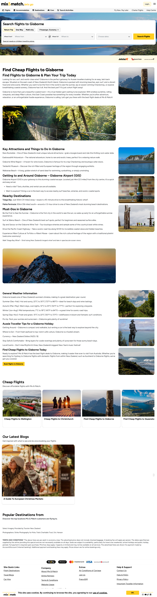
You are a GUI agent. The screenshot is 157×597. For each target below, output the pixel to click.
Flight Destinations (12, 570)
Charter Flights (137, 10)
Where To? (55, 36)
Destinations (39, 10)
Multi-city (30, 30)
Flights (7, 10)
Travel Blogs (9, 575)
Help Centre (151, 10)
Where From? (8, 36)
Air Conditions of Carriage (90, 570)
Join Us (82, 575)
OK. (132, 593)
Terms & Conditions (49, 580)
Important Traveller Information (130, 584)
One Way (19, 30)
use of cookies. (100, 592)
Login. (147, 4)
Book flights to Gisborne (13, 364)
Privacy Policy (122, 579)
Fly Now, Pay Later (121, 10)
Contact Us (121, 570)
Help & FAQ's (122, 575)
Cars (52, 10)
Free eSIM (83, 579)
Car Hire (7, 579)
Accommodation (22, 10)
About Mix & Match (49, 571)
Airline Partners (47, 576)
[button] (154, 4)
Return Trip (8, 30)
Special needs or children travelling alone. (18, 41)
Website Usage (47, 584)
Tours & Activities (66, 10)
